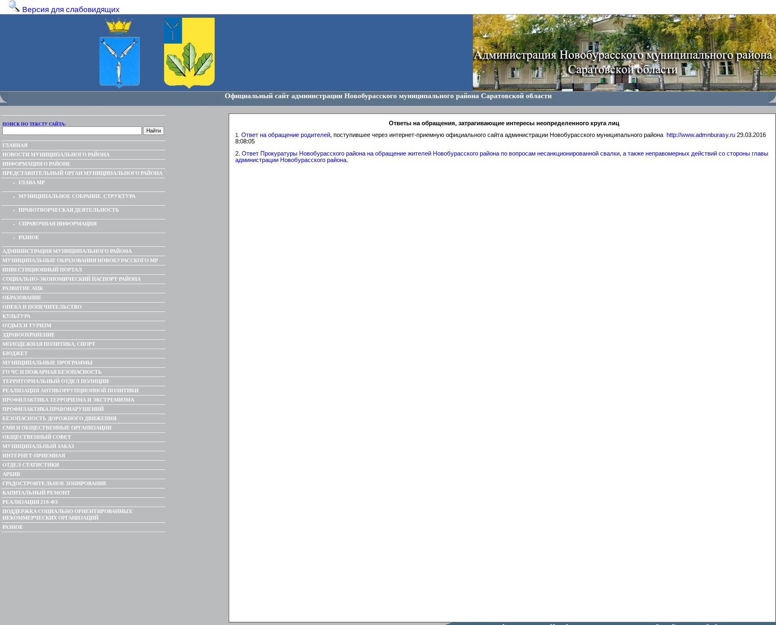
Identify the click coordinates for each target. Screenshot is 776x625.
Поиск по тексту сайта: (34, 124)
